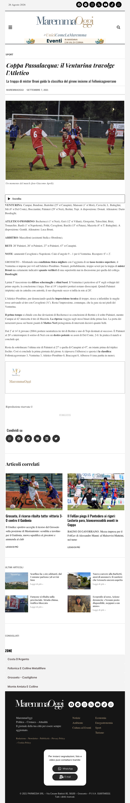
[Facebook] (79, 4)
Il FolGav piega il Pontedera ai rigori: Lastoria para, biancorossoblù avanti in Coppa (93, 520)
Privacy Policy (58, 738)
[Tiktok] (112, 4)
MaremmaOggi (20, 381)
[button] (9, 438)
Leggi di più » (36, 583)
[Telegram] (86, 4)
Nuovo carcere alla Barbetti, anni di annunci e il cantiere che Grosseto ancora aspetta (108, 577)
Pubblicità (44, 738)
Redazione (21, 738)
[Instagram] (92, 4)
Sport (9, 54)
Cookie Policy (24, 742)
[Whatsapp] (119, 4)
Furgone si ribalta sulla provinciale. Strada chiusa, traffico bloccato (44, 599)
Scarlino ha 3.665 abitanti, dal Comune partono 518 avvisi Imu (46, 577)
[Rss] (99, 4)
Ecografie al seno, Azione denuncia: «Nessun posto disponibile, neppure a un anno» (106, 601)
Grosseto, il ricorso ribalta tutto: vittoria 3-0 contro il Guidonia (34, 518)
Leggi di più (12, 547)
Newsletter (33, 738)
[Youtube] (105, 4)
